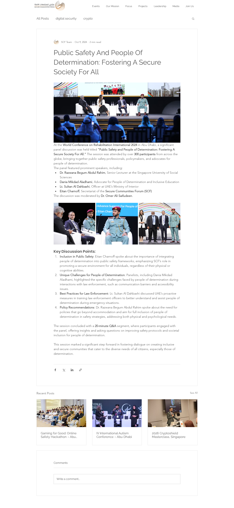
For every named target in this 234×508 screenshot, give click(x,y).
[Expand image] (74, 223)
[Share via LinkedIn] (72, 370)
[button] (143, 5)
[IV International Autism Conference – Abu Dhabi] (117, 413)
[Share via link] (80, 370)
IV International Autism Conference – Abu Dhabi (114, 435)
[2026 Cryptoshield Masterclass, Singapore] (172, 413)
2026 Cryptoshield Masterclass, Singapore (169, 435)
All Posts (42, 18)
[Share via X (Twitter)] (63, 370)
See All (194, 392)
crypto (88, 18)
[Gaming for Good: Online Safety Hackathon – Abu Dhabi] (61, 413)
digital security (66, 18)
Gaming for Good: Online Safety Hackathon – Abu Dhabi (59, 435)
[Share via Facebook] (55, 370)
